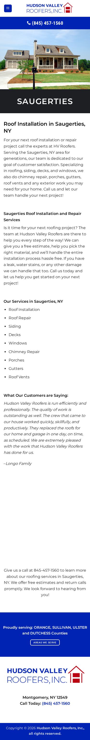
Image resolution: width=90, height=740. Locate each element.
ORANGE (42, 627)
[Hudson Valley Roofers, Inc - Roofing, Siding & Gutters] (49, 8)
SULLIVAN (61, 627)
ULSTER (80, 627)
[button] (8, 8)
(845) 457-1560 (56, 703)
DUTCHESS (40, 633)
